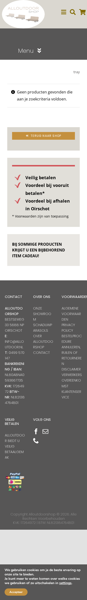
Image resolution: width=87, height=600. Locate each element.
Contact (41, 352)
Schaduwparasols (42, 328)
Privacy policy (68, 328)
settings (65, 583)
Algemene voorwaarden (71, 314)
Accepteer (16, 592)
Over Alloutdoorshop (43, 341)
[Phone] (36, 440)
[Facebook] (36, 431)
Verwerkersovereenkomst (72, 380)
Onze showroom (42, 314)
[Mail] (45, 431)
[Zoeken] (73, 12)
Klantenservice (71, 394)
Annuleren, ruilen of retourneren (72, 355)
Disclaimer (71, 369)
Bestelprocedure (72, 339)
